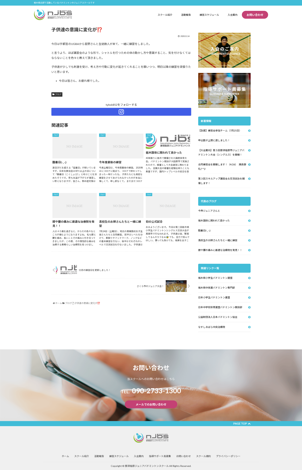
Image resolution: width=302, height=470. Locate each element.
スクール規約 (203, 456)
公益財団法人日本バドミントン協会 (217, 316)
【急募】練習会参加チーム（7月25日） (220, 130)
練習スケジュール (119, 456)
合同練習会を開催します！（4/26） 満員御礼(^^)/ (222, 166)
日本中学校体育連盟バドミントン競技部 (220, 307)
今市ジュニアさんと (209, 210)
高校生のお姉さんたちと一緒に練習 (217, 240)
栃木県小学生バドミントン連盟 (215, 277)
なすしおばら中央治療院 (211, 326)
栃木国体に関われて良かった (214, 220)
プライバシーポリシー (228, 456)
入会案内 (139, 456)
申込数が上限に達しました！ (214, 140)
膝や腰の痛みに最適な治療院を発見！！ (220, 250)
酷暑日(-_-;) (204, 230)
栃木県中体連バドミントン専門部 (216, 287)
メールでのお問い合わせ (151, 404)
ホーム (65, 456)
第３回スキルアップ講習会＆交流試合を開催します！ (221, 180)
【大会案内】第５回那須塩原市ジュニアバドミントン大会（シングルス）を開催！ (221, 152)
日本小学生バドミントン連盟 (214, 297)
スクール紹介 (81, 456)
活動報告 (99, 456)
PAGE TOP (240, 423)
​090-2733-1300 (151, 390)
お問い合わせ (255, 14)
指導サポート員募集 (160, 456)
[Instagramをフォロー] (121, 112)
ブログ (58, 94)
